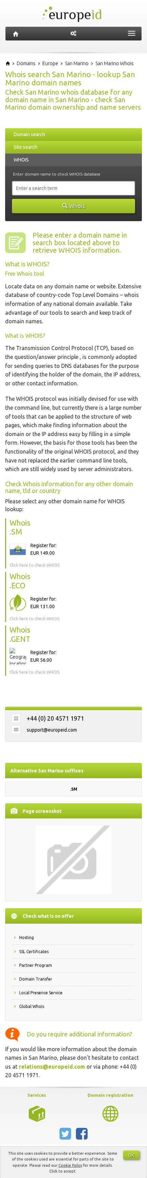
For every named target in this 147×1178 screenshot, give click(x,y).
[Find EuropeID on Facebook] (81, 1136)
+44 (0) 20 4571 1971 (55, 718)
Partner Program (35, 965)
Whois (77, 206)
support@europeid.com (52, 730)
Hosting (26, 937)
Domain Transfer (35, 979)
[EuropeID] (16, 33)
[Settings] (73, 33)
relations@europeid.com (52, 1066)
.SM (73, 789)
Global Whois (31, 1006)
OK (131, 1155)
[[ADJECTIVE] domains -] (37, 1113)
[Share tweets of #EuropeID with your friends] (66, 1136)
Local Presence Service (41, 992)
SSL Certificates (34, 951)
